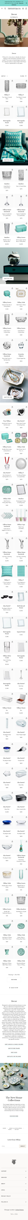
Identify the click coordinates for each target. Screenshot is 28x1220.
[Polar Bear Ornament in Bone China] (21, 846)
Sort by (3, 76)
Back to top (14, 987)
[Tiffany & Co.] (14, 8)
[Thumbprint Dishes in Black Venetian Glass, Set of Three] (7, 597)
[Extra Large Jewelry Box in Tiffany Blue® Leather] (21, 228)
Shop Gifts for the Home (14, 1056)
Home (4, 1128)
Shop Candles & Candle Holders (14, 1044)
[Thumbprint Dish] (7, 822)
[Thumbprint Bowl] (7, 749)
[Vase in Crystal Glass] (21, 175)
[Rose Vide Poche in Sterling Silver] (7, 345)
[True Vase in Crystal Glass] (7, 86)
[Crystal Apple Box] (21, 345)
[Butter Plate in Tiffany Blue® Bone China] (21, 926)
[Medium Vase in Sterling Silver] (7, 228)
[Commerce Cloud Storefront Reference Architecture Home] (14, 1162)
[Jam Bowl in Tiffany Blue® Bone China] (7, 926)
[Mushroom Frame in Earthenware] (7, 412)
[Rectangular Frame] (7, 112)
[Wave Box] (21, 773)
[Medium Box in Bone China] (7, 874)
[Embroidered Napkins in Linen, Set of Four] (7, 515)
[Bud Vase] (21, 674)
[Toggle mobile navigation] (2, 8)
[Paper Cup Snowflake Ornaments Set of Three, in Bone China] (21, 515)
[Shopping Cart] (26, 8)
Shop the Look (8, 160)
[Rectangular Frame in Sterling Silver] (21, 490)
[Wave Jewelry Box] (21, 798)
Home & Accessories (15, 1128)
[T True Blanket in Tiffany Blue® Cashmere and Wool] (21, 571)
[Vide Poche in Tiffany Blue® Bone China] (7, 490)
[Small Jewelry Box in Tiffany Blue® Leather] (7, 293)
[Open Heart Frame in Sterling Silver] (21, 412)
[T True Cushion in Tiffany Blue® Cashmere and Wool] (7, 571)
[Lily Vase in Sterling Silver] (7, 543)
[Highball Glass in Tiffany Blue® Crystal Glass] (21, 874)
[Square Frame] (21, 623)
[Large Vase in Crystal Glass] (7, 319)
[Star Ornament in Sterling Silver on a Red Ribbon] (7, 464)
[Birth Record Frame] (21, 597)
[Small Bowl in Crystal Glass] (21, 900)
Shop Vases (14, 1052)
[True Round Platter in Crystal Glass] (21, 464)
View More (14, 979)
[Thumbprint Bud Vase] (7, 723)
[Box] (7, 699)
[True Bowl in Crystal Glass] (21, 86)
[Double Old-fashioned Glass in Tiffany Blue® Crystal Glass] (7, 900)
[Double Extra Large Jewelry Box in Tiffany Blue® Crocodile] (7, 438)
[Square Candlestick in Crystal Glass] (7, 201)
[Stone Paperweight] (21, 723)
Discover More (14, 1116)
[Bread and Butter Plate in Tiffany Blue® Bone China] (21, 952)
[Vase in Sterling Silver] (7, 647)
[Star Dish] (7, 773)
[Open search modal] (5, 8)
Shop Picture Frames (14, 1048)
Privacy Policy (6, 1196)
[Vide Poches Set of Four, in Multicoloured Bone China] (21, 438)
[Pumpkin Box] (21, 749)
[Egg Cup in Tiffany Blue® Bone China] (7, 952)
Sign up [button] (23, 1146)
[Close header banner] (26, 3)
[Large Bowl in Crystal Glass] (7, 175)
